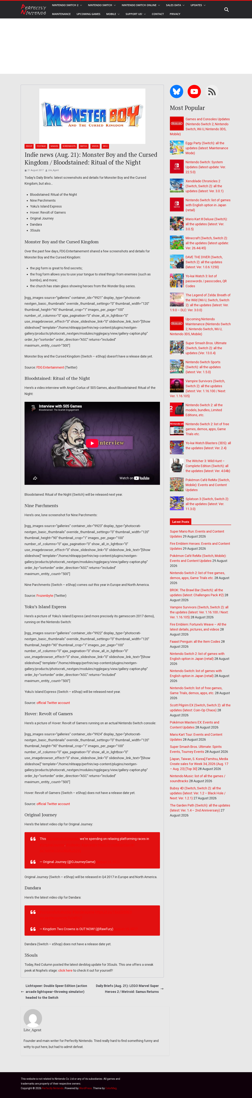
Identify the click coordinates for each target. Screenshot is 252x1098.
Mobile (111, 14)
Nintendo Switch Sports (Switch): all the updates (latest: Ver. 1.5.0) (203, 367)
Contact (158, 14)
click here (65, 970)
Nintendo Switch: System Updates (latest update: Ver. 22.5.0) (206, 167)
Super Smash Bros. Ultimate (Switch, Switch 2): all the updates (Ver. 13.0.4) (206, 348)
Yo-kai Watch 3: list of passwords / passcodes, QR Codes (206, 281)
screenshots (69, 146)
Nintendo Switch (100, 5)
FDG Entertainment (50, 367)
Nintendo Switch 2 (65, 5)
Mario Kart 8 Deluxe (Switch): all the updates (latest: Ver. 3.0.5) (206, 224)
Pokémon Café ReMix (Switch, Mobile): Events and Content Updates (208, 485)
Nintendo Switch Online (139, 5)
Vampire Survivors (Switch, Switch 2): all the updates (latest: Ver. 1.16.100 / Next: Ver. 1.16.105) (199, 612)
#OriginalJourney (52, 845)
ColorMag (111, 1088)
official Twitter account (53, 703)
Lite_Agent (53, 170)
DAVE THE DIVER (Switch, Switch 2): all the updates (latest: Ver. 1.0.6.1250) (204, 262)
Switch (83, 146)
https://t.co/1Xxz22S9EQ (113, 912)
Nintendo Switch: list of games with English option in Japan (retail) (208, 205)
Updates (196, 5)
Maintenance (61, 14)
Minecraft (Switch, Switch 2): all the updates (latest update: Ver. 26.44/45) (207, 243)
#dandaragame (83, 912)
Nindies (54, 146)
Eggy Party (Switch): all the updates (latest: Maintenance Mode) (207, 148)
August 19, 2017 (108, 862)
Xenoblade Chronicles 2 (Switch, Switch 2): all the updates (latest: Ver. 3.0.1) (205, 186)
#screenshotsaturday (56, 912)
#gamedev (89, 845)
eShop (29, 146)
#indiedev (73, 845)
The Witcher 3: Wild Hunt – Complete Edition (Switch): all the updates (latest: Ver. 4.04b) (208, 466)
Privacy (175, 14)
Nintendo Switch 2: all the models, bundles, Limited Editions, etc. (204, 410)
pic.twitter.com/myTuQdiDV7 (61, 918)
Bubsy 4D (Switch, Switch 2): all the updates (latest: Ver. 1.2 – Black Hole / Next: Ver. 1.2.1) (197, 793)
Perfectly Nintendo (53, 1088)
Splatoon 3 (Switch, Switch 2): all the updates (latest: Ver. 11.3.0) (207, 504)
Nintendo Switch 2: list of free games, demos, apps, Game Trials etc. (207, 429)
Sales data (173, 5)
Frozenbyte (45, 596)
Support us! (134, 14)
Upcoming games (88, 14)
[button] (80, 5)
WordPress (85, 1088)
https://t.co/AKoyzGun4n (116, 845)
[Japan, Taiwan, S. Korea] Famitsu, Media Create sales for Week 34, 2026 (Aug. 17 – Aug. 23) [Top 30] (199, 764)
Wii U (105, 146)
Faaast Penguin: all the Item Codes (195, 641)
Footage (41, 146)
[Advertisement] (126, 46)
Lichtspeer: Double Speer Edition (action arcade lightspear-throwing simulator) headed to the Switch (56, 992)
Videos (95, 146)
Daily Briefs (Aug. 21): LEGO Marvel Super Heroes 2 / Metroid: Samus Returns (127, 989)
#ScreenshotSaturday (63, 839)
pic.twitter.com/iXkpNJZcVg (60, 851)
